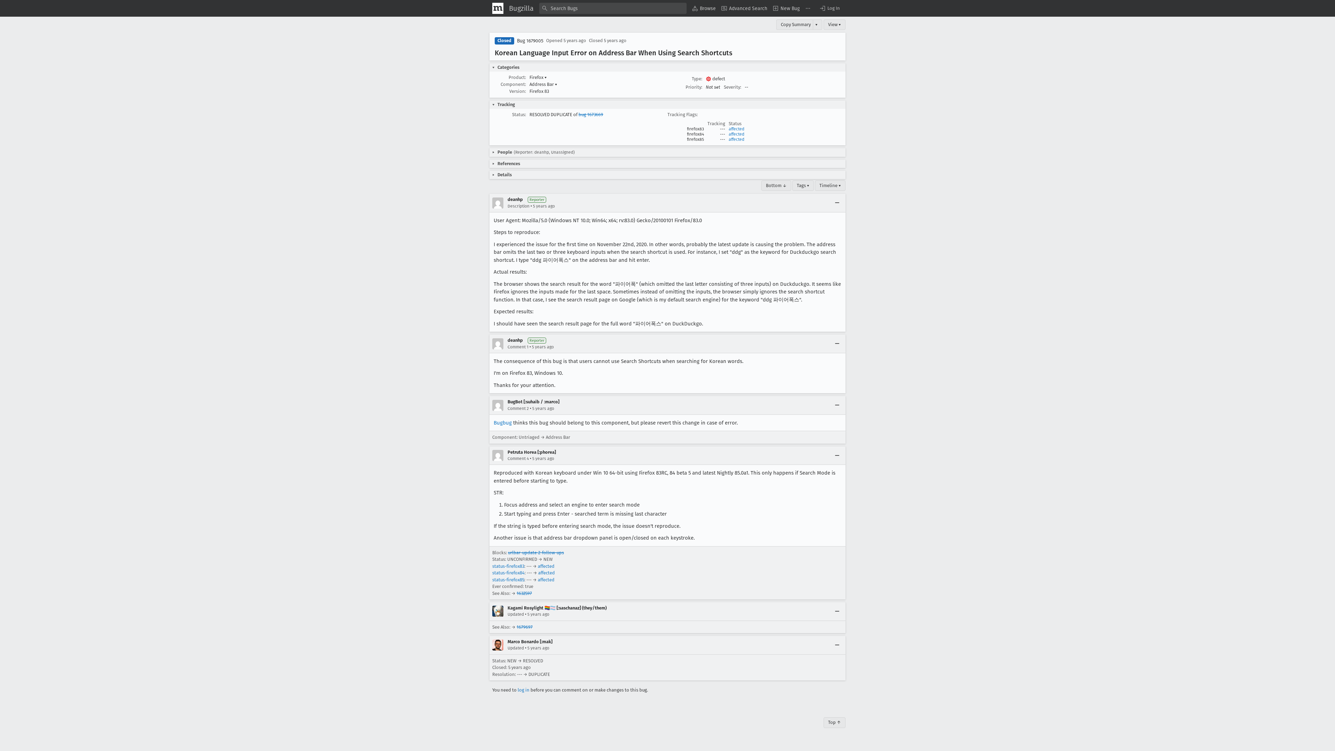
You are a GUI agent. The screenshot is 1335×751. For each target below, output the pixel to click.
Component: (513, 84)
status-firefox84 (508, 572)
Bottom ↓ (776, 185)
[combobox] (613, 8)
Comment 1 (518, 347)
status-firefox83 (508, 566)
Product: (517, 77)
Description (518, 206)
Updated (516, 614)
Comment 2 (518, 408)
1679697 (525, 627)
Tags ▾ (803, 185)
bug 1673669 (590, 114)
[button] (829, 8)
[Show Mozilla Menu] (497, 8)
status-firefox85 (508, 579)
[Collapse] (837, 203)
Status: (519, 114)
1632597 (524, 593)
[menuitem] (704, 8)
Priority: (694, 87)
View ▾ (834, 24)
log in (523, 690)
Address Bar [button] (543, 84)
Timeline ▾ (830, 185)
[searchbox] (613, 8)
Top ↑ (834, 722)
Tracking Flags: (683, 114)
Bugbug (503, 423)
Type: (697, 78)
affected (736, 129)
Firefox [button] (538, 77)
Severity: (732, 87)
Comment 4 (518, 458)
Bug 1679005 (530, 41)
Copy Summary (796, 24)
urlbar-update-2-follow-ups (536, 552)
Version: (517, 91)
